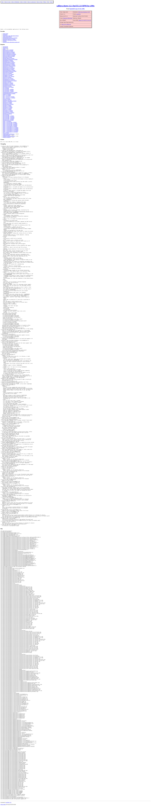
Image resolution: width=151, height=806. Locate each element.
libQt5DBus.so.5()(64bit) (7, 75)
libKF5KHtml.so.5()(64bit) (8, 60)
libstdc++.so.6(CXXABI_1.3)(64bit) (10, 122)
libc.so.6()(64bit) (6, 88)
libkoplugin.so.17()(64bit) (7, 107)
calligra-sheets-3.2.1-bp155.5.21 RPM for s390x (75, 6)
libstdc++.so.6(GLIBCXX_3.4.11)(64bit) (10, 127)
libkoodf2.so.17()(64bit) (7, 106)
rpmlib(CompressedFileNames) (8, 134)
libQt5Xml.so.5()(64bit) (7, 86)
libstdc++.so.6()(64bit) (7, 121)
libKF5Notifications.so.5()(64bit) (9, 64)
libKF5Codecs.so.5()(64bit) (8, 50)
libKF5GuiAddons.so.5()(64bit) (9, 56)
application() (5, 34)
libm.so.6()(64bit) (6, 114)
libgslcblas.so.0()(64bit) (7, 99)
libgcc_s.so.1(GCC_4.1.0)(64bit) (9, 97)
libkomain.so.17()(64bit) (7, 103)
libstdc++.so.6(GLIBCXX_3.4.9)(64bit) (10, 131)
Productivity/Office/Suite (67, 18)
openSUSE (78, 14)
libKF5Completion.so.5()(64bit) (9, 52)
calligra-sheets (5, 33)
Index (2, 1)
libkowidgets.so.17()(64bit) (8, 111)
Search (51, 1)
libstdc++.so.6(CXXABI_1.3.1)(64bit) (10, 123)
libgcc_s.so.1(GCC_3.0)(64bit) (8, 96)
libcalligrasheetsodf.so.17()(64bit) (9, 38)
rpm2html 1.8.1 (8, 802)
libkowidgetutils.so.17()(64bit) (8, 112)
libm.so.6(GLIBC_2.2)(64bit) (8, 115)
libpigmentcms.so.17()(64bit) (8, 120)
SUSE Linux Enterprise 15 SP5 (84, 12)
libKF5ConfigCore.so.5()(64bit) (9, 53)
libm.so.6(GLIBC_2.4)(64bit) (8, 119)
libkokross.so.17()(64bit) (7, 102)
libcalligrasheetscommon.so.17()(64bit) (10, 37)
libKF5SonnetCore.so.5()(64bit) (9, 68)
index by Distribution (15, 1)
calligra (4, 48)
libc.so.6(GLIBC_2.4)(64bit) (8, 90)
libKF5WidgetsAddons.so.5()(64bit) (9, 71)
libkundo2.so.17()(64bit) (7, 113)
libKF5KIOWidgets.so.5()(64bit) (9, 62)
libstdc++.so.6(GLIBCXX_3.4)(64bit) (10, 126)
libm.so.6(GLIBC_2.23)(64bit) (8, 116)
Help (48, 1)
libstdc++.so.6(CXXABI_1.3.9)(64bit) (10, 125)
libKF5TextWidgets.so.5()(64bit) (9, 70)
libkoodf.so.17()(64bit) (7, 105)
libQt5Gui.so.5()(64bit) (7, 77)
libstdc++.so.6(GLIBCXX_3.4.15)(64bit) (10, 128)
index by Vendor (23, 1)
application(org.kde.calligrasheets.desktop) (11, 35)
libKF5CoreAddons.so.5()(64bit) (9, 55)
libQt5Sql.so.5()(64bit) (7, 81)
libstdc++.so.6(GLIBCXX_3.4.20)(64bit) (10, 129)
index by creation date (32, 1)
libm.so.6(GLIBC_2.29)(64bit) (8, 118)
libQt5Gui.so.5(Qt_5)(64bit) (8, 78)
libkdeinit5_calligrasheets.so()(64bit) (9, 40)
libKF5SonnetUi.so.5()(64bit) (8, 69)
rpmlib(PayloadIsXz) (7, 137)
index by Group (7, 1)
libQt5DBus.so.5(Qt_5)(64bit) (8, 76)
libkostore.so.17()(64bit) (7, 108)
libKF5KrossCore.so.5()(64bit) (8, 63)
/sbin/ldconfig (5, 46)
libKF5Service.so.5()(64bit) (8, 66)
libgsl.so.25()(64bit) (6, 98)
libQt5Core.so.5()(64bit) (7, 73)
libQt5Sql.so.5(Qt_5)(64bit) (8, 82)
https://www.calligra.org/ (66, 24)
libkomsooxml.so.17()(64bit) (8, 104)
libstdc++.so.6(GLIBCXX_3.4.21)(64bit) (10, 130)
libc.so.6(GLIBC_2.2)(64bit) (8, 89)
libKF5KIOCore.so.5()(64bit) (8, 61)
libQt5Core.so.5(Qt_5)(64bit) (8, 74)
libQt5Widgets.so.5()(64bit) (8, 83)
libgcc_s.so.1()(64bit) (7, 95)
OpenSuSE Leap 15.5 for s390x (77, 8)
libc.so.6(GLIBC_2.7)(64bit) (8, 91)
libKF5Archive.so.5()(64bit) (8, 49)
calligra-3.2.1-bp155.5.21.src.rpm (85, 20)
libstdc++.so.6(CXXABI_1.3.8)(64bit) (10, 124)
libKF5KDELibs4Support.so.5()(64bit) (10, 59)
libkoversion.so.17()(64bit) (8, 110)
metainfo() (5, 41)
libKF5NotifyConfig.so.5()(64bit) (9, 65)
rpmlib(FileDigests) (6, 135)
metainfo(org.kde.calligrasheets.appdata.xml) (11, 42)
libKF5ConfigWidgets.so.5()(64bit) (9, 54)
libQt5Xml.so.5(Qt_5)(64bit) (8, 87)
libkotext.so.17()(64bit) (7, 109)
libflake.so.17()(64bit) (7, 94)
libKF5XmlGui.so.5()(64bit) (8, 72)
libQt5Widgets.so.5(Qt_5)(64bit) (9, 85)
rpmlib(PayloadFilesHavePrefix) (9, 136)
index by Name (39, 1)
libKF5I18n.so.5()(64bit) (7, 57)
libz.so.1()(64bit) (6, 132)
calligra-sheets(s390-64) (7, 36)
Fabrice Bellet (3, 804)
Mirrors (44, 1)
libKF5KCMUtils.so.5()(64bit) (8, 58)
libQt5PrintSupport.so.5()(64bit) (9, 79)
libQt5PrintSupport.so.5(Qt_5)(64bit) (10, 80)
